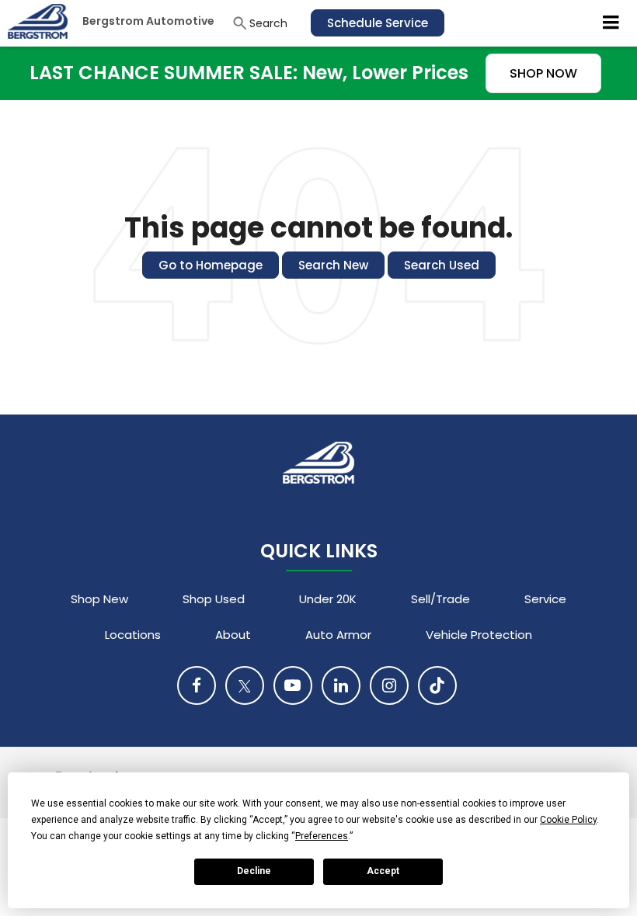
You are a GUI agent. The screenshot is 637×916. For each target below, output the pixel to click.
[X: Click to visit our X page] (244, 685)
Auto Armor (338, 634)
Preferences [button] (321, 836)
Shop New (99, 599)
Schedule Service (377, 23)
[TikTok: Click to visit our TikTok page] (437, 685)
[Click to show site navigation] (611, 23)
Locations (133, 634)
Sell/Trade (440, 599)
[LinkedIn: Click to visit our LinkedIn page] (341, 685)
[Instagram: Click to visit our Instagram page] (389, 685)
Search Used (441, 265)
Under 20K (328, 599)
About (233, 634)
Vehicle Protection (479, 634)
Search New (333, 265)
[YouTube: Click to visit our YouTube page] (292, 685)
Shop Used (214, 599)
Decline (254, 871)
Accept (383, 871)
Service (545, 599)
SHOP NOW (543, 73)
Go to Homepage (210, 265)
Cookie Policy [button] (568, 819)
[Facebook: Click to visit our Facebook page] (196, 685)
